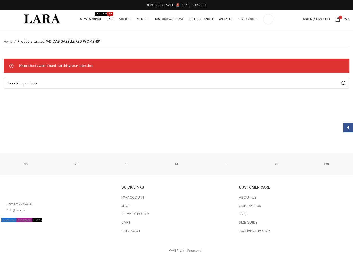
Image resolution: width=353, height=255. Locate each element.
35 (26, 164)
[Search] (268, 19)
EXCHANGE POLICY (254, 231)
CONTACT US (250, 206)
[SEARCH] (343, 83)
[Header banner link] (176, 5)
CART (126, 222)
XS (76, 164)
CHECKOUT (130, 231)
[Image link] (27, 190)
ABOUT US (247, 197)
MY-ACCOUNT (133, 197)
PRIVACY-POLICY (135, 214)
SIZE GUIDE (248, 222)
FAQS (243, 214)
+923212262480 (19, 204)
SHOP (126, 206)
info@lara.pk (16, 210)
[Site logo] (42, 19)
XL (277, 164)
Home (8, 41)
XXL (327, 164)
